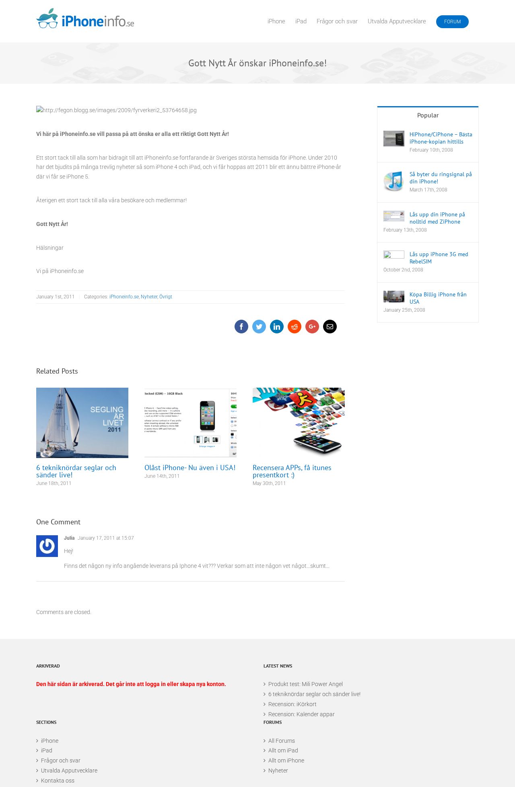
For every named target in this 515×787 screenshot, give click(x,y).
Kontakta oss (57, 780)
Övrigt (165, 297)
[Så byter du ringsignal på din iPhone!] (393, 181)
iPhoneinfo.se (124, 297)
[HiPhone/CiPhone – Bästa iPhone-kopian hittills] (393, 138)
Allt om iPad (283, 750)
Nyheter (149, 297)
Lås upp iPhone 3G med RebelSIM (439, 258)
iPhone (49, 741)
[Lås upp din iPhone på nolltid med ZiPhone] (393, 216)
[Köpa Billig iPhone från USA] (393, 297)
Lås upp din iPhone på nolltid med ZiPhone (437, 218)
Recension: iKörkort (292, 704)
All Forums (281, 741)
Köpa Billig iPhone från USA (438, 298)
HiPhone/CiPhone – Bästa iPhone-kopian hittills (441, 138)
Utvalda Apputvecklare (69, 770)
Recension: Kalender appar (301, 714)
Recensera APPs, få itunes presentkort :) (298, 422)
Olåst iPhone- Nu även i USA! (190, 422)
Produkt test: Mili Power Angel (305, 684)
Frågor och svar (60, 760)
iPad (46, 750)
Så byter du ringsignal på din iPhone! (441, 178)
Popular (428, 115)
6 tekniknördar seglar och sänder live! (82, 422)
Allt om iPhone (286, 760)
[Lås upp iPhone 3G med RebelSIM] (393, 258)
